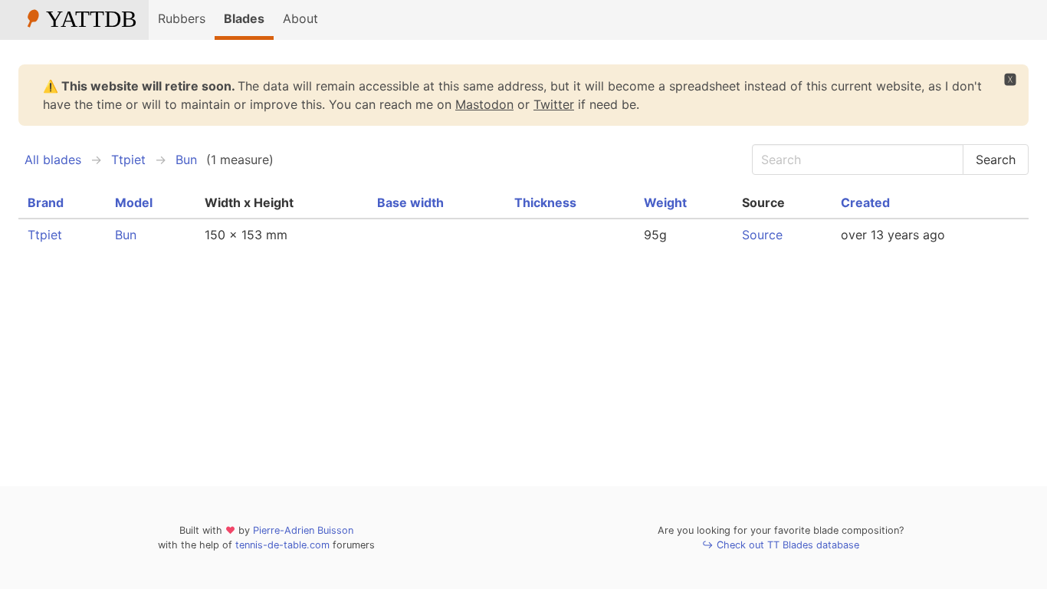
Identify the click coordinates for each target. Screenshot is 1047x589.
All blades (53, 159)
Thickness (545, 202)
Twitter (553, 104)
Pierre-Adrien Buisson (303, 530)
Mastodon (484, 104)
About (300, 18)
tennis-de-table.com (282, 545)
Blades (244, 18)
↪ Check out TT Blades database (780, 545)
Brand (46, 202)
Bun (186, 159)
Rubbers (181, 18)
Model (134, 202)
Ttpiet (128, 159)
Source (762, 234)
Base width (410, 202)
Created (865, 202)
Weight (665, 202)
